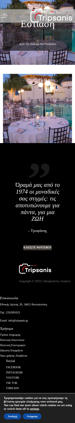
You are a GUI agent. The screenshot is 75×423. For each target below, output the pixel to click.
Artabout (65, 281)
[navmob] (6, 16)
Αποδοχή (12, 416)
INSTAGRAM (14, 372)
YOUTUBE (12, 377)
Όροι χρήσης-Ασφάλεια (13, 355)
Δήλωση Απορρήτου (11, 350)
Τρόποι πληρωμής (10, 334)
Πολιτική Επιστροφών (12, 345)
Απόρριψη (32, 416)
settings (34, 408)
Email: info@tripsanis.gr (14, 320)
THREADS (12, 388)
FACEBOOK (13, 367)
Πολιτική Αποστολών (12, 340)
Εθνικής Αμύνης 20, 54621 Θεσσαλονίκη (23, 304)
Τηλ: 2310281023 (10, 312)
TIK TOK (11, 382)
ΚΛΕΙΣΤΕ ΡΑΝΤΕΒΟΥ (37, 247)
